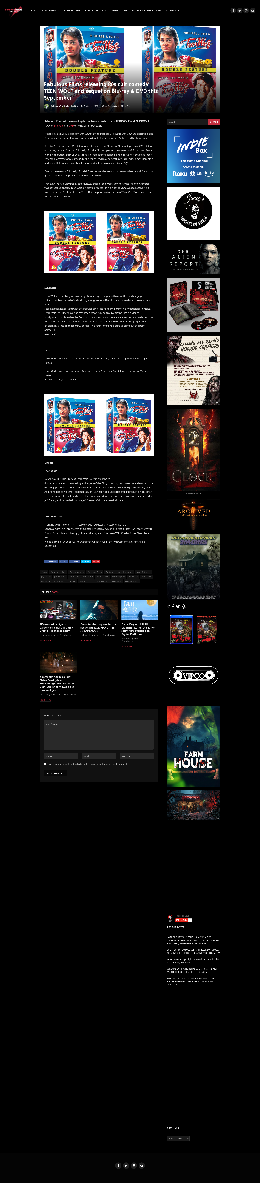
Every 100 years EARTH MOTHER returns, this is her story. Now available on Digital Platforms (138, 629)
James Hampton (124, 572)
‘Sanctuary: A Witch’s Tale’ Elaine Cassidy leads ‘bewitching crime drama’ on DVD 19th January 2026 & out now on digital (57, 683)
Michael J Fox (118, 576)
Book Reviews (72, 10)
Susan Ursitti (102, 581)
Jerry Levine (60, 576)
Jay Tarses (46, 576)
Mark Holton (102, 576)
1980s (44, 572)
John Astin (74, 576)
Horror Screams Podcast (146, 10)
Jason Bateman (143, 572)
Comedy (54, 572)
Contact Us (172, 10)
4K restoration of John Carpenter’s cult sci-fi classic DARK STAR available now (56, 628)
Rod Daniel (147, 576)
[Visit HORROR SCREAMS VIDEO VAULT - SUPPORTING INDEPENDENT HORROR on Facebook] (173, 607)
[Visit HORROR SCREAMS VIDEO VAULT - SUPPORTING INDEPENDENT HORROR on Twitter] (178, 607)
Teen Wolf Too (131, 581)
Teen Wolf (116, 581)
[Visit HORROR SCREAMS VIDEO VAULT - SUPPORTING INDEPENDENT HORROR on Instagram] (168, 607)
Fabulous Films (95, 572)
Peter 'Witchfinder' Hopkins (65, 106)
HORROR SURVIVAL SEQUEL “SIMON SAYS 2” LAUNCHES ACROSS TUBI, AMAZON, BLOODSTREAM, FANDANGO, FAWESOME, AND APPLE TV (193, 940)
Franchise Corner (95, 10)
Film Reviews (49, 10)
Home (33, 10)
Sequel (72, 581)
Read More (45, 640)
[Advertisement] (193, 845)
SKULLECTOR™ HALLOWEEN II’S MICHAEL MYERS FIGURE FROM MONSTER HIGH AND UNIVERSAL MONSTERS (191, 981)
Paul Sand (133, 576)
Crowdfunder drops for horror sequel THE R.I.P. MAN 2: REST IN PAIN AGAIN (98, 628)
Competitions (119, 10)
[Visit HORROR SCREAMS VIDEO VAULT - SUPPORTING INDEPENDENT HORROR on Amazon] (183, 607)
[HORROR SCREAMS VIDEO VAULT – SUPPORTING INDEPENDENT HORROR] (14, 10)
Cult (64, 572)
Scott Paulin (59, 581)
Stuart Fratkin (85, 581)
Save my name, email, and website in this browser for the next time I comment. (87, 764)
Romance (45, 581)
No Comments (111, 106)
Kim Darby (88, 576)
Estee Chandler (77, 572)
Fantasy (109, 572)
